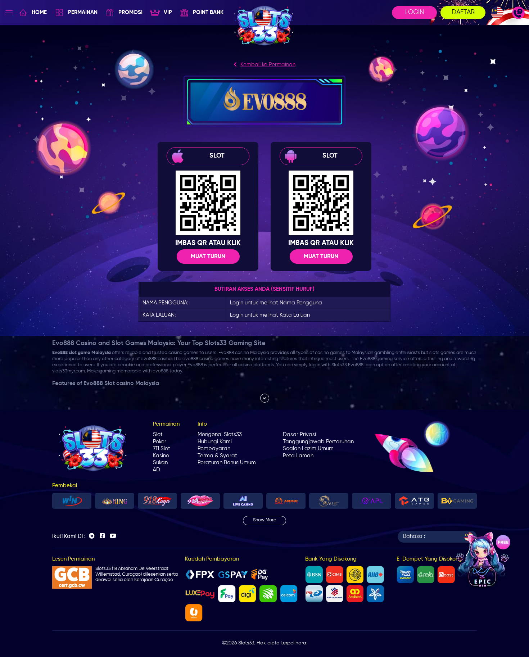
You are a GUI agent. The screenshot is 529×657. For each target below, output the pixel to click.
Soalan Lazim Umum (308, 448)
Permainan (83, 12)
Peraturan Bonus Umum (227, 462)
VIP (168, 12)
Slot (158, 434)
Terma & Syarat (217, 455)
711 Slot (161, 448)
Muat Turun (208, 256)
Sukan (160, 462)
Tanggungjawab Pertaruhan (318, 441)
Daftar (463, 12)
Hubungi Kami (215, 441)
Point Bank (208, 12)
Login (414, 12)
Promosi (130, 12)
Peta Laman (298, 455)
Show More (264, 520)
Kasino (161, 455)
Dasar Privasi (299, 434)
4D (156, 469)
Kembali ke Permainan (267, 64)
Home (39, 12)
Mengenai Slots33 (220, 434)
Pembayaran (214, 448)
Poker (159, 441)
